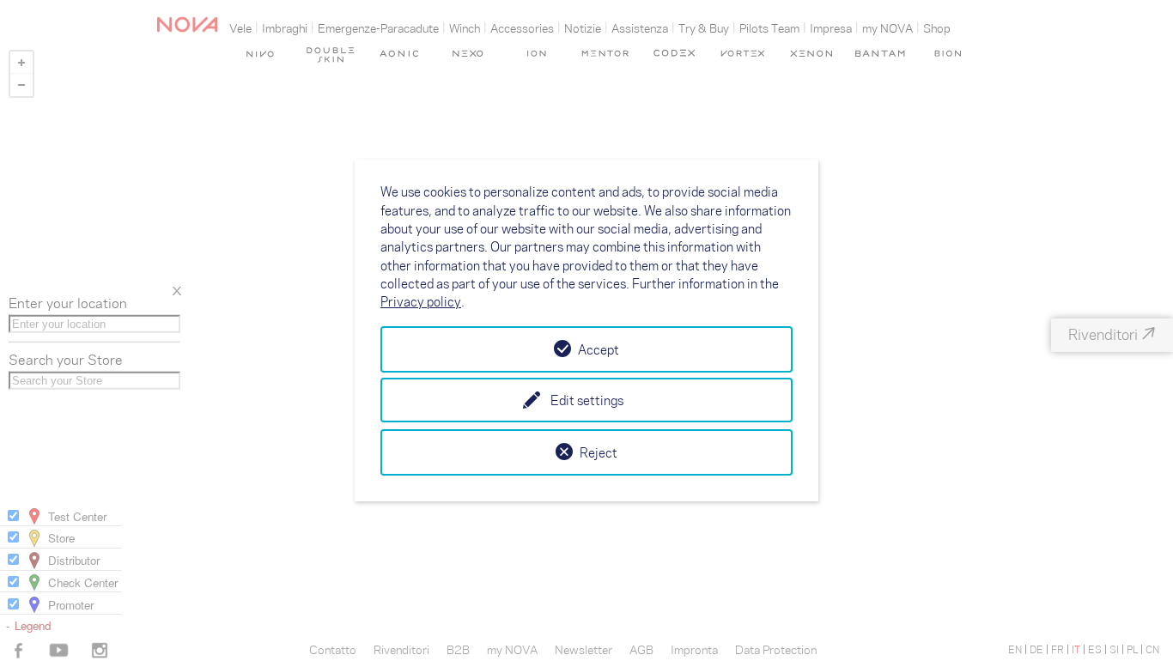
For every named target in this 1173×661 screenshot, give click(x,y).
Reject (598, 452)
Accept (598, 349)
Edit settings (586, 400)
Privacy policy (420, 301)
